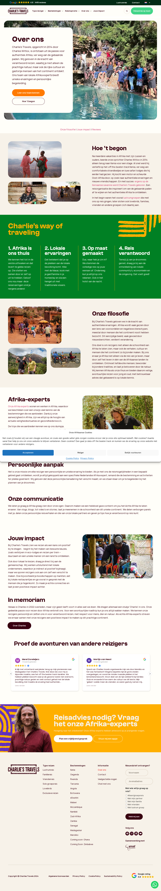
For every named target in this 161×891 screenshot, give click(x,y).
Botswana (75, 804)
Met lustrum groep (136, 819)
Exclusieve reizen (50, 804)
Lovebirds (47, 799)
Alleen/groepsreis (136, 807)
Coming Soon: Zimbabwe (81, 855)
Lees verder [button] (25, 686)
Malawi (73, 813)
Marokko (74, 846)
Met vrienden (133, 816)
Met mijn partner (135, 810)
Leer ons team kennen (28, 92)
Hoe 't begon (28, 101)
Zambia (73, 832)
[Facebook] (127, 845)
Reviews (96, 129)
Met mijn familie (135, 813)
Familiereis (47, 785)
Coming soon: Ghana (80, 850)
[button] (150, 674)
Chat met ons (104, 795)
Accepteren (28, 452)
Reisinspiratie (71, 11)
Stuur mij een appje (107, 749)
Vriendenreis (48, 790)
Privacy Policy (87, 458)
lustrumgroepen (131, 197)
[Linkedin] (136, 845)
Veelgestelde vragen (107, 790)
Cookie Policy (72, 458)
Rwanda (74, 790)
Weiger (80, 452)
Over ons (85, 11)
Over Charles (19, 625)
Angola (73, 799)
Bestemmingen (54, 11)
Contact (136, 2)
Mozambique (76, 818)
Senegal (74, 836)
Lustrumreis (121, 2)
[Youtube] (140, 845)
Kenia (72, 781)
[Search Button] (127, 11)
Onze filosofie (67, 129)
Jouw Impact (99, 11)
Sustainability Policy (113, 887)
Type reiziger (38, 11)
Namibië (73, 823)
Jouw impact (84, 129)
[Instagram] (132, 845)
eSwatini (74, 809)
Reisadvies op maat (141, 11)
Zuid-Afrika (75, 827)
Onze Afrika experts (18, 406)
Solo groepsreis (50, 795)
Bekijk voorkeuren (133, 452)
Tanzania (74, 795)
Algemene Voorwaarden (59, 887)
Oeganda (74, 785)
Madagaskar (76, 841)
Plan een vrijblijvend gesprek (73, 749)
